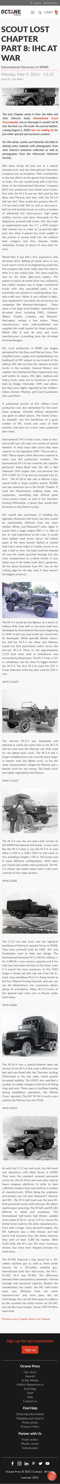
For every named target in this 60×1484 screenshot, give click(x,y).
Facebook (12, 1463)
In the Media (30, 1380)
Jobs (30, 1397)
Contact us (30, 1401)
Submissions (30, 1448)
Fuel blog (30, 1389)
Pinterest (33, 1463)
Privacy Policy (30, 1426)
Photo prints (30, 1422)
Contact (38, 1471)
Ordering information (30, 1414)
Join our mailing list (42, 130)
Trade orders (30, 1439)
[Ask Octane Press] (52, 1475)
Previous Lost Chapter (15, 1319)
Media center (30, 1443)
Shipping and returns (30, 1418)
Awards (30, 1376)
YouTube (47, 1463)
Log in (37, 3)
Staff (30, 1393)
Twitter (40, 1463)
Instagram (19, 1463)
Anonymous (51, 3)
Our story (30, 1372)
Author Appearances (30, 1384)
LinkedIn (26, 1463)
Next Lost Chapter (39, 1319)
